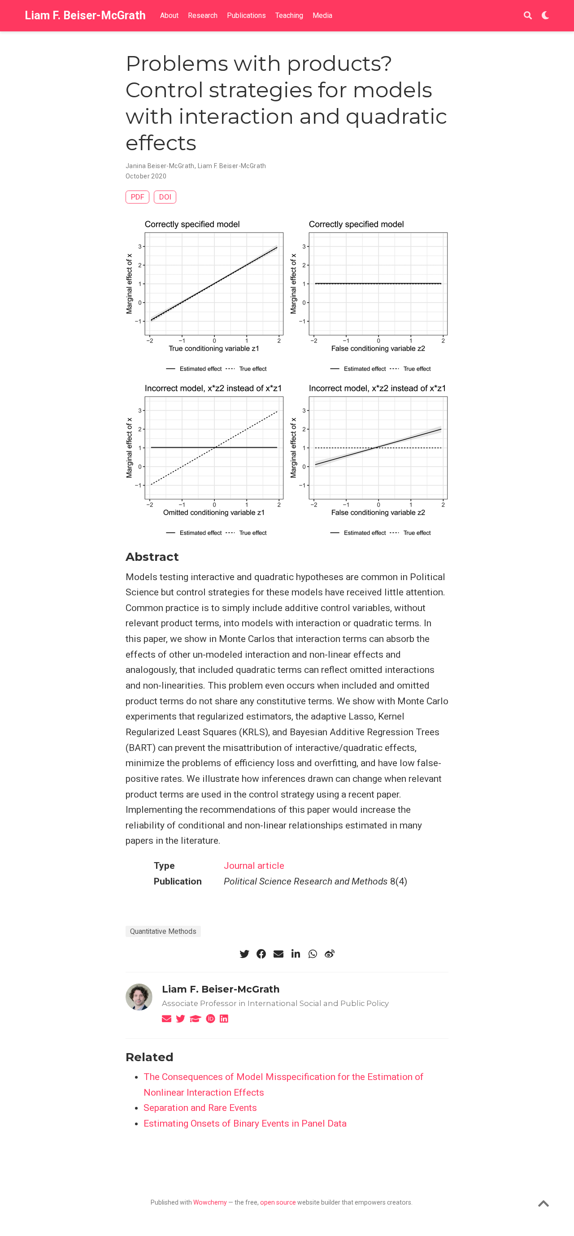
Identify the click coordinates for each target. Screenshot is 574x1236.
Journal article (254, 865)
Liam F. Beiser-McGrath (85, 15)
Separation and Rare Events (200, 1107)
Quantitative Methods (163, 931)
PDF (137, 196)
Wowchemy (210, 1202)
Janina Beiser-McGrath (160, 165)
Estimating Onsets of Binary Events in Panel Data (245, 1123)
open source (278, 1202)
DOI (165, 196)
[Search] (528, 16)
